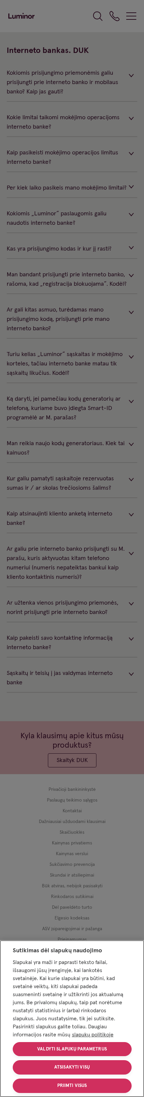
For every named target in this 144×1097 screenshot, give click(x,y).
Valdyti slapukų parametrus (72, 1049)
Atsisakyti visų (72, 1067)
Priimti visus (72, 1085)
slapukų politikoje (93, 1034)
